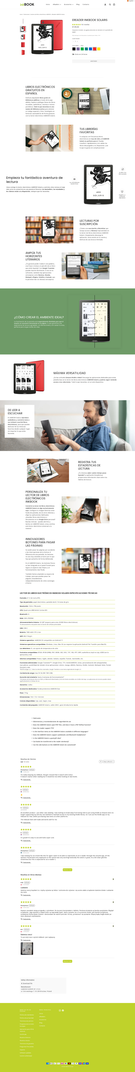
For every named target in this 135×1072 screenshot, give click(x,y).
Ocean (86, 49)
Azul (90, 49)
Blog (78, 4)
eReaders (56, 4)
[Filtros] (100, 761)
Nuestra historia (25, 1037)
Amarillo (99, 49)
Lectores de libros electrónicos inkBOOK (40, 14)
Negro (74, 49)
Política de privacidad (27, 1018)
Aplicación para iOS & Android (27, 1030)
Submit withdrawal (26, 1056)
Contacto (86, 4)
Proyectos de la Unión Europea (27, 1025)
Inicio (48, 4)
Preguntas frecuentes (27, 1046)
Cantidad (76, 38)
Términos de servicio (26, 1021)
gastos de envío (90, 30)
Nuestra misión (25, 1040)
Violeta (78, 49)
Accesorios (68, 4)
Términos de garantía (27, 1043)
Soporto (22, 1050)
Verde (82, 49)
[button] (76, 24)
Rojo (94, 49)
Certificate (23, 1034)
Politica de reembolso (27, 1015)
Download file (27, 983)
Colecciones (26, 14)
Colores (77, 45)
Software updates (25, 1053)
